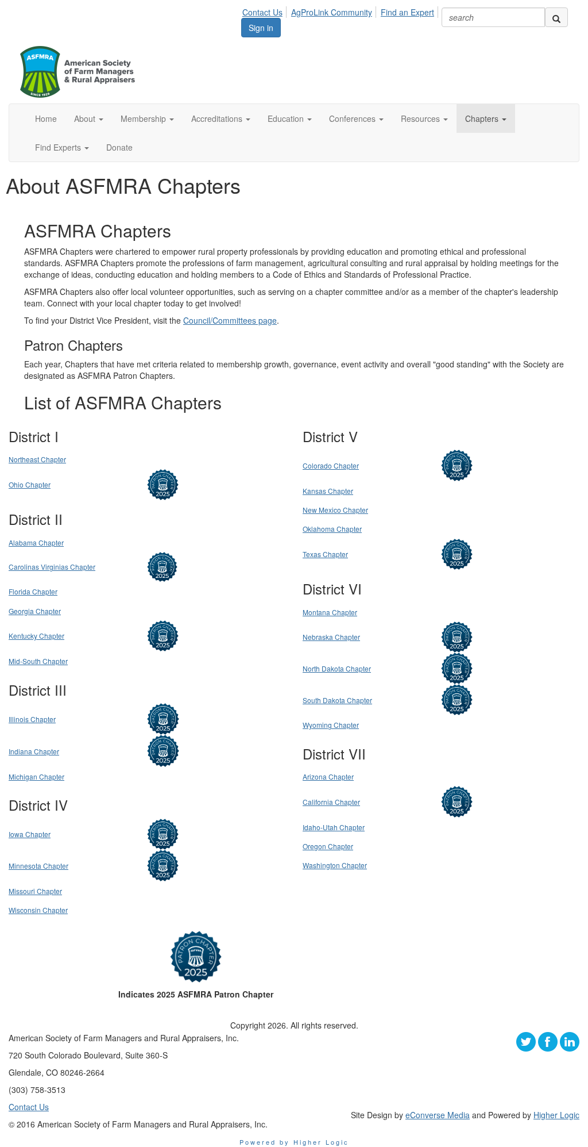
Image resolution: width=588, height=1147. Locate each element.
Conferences (353, 118)
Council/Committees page (230, 320)
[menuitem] (265, 10)
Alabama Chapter (36, 542)
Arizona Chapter (328, 776)
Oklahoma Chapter (332, 529)
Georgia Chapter (35, 611)
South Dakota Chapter (337, 700)
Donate (119, 147)
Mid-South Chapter (38, 661)
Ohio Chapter (30, 484)
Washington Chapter (335, 865)
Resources (421, 118)
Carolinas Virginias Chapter (52, 566)
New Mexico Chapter (335, 510)
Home (46, 118)
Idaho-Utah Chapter (334, 827)
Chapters (483, 118)
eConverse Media (437, 1115)
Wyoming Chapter (331, 725)
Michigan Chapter (36, 776)
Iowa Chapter (30, 834)
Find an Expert (407, 12)
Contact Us (262, 12)
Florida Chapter (33, 591)
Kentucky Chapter (36, 635)
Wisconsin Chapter (38, 910)
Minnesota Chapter (38, 865)
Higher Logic (556, 1115)
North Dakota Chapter (337, 668)
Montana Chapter (330, 612)
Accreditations (218, 118)
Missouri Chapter (35, 891)
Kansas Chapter (328, 491)
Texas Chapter (325, 554)
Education (287, 118)
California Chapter (331, 802)
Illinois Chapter (32, 719)
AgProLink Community (331, 12)
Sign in (261, 27)
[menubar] (341, 10)
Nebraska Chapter (331, 637)
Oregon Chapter (328, 846)
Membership (144, 118)
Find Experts (59, 147)
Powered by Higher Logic (294, 1141)
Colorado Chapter (331, 465)
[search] (556, 17)
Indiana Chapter (34, 751)
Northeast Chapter (37, 459)
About (86, 118)
